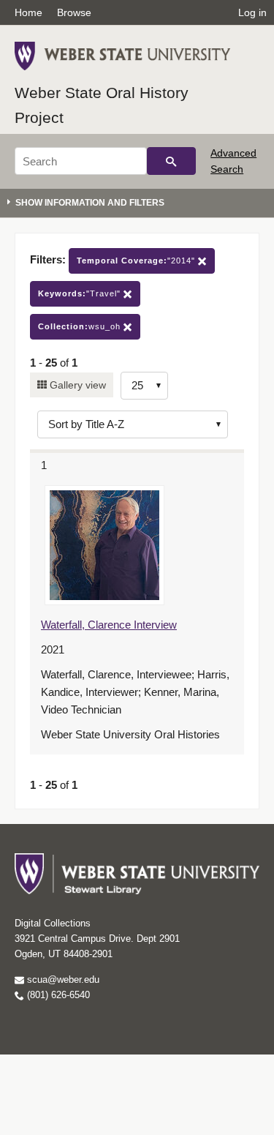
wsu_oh (80, 326)
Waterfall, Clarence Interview (109, 624)
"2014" (137, 260)
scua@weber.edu (61, 979)
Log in (252, 12)
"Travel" (80, 293)
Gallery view (76, 385)
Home (28, 12)
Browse (74, 12)
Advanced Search (233, 161)
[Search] (171, 161)
